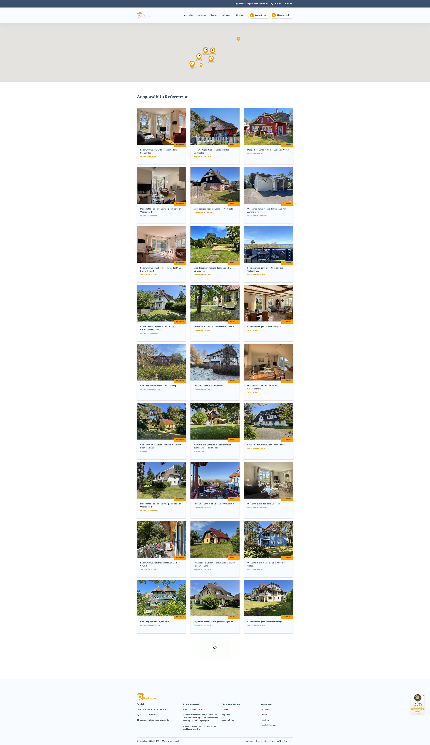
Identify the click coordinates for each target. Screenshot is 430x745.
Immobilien (188, 15)
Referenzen (226, 15)
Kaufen (214, 15)
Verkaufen (202, 15)
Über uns (240, 15)
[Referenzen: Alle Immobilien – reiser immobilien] (144, 16)
